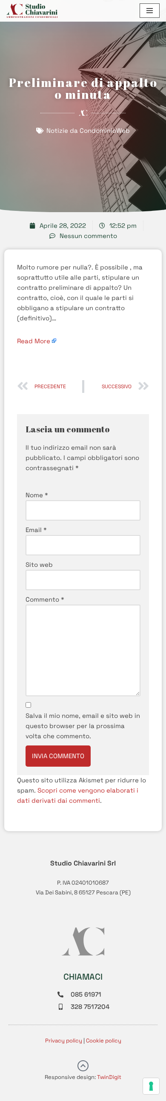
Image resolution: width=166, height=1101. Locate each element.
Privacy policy (63, 1040)
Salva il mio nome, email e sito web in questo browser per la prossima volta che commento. (83, 726)
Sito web (39, 564)
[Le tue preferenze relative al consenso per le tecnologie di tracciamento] (151, 1086)
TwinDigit (109, 1077)
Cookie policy (103, 1040)
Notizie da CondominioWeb (88, 130)
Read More (33, 341)
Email (36, 530)
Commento (45, 599)
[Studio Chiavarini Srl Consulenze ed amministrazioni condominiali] (31, 11)
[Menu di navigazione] (150, 10)
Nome (37, 495)
